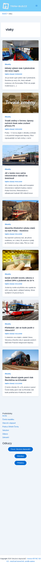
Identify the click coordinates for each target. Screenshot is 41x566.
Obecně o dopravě (9, 423)
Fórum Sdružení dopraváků (20, 449)
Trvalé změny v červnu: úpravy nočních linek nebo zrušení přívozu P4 (19, 123)
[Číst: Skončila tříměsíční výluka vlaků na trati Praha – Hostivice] (20, 210)
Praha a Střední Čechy (10, 427)
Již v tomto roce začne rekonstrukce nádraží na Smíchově (16, 175)
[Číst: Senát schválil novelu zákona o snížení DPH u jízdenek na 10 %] (20, 260)
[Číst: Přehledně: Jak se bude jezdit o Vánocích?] (20, 310)
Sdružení (5, 430)
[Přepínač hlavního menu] (36, 5)
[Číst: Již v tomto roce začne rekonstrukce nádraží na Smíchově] (20, 155)
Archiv (4, 416)
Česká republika (8, 419)
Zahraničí (5, 437)
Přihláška (20, 463)
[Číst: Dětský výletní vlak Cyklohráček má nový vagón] (20, 50)
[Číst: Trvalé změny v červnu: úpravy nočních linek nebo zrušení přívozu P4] (20, 103)
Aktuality (8, 64)
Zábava (5, 434)
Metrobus (20, 456)
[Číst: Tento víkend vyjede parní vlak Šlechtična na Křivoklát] (20, 360)
